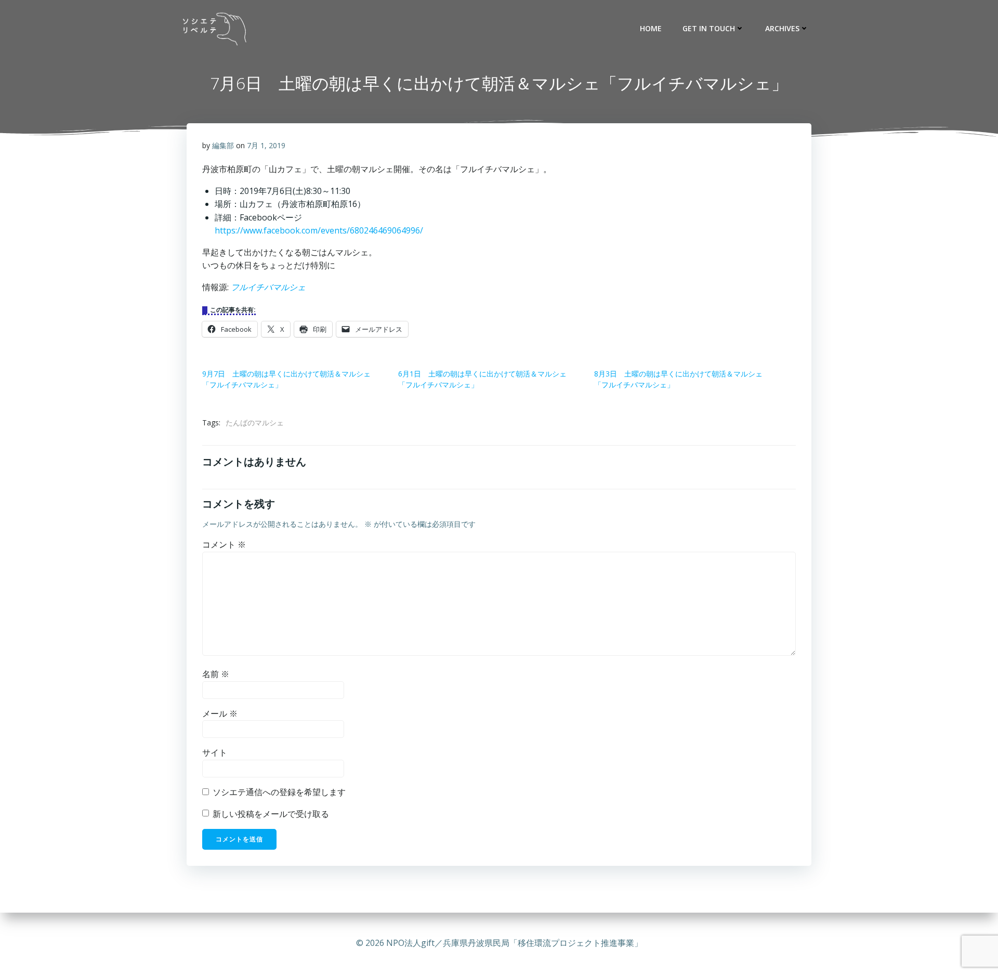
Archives (782, 28)
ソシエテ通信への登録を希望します (278, 792)
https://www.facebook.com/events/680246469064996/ (319, 230)
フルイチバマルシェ (268, 287)
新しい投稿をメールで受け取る (271, 814)
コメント (224, 544)
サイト (214, 752)
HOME (651, 28)
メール (220, 713)
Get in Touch (708, 28)
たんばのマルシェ (255, 422)
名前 (215, 674)
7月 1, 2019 (266, 145)
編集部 (223, 145)
